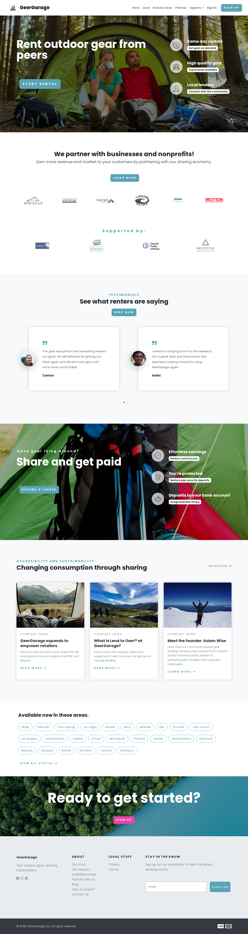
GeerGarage (35, 7)
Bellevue (27, 750)
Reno (127, 727)
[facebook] (17, 878)
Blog (75, 884)
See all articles (218, 566)
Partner (181, 8)
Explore (195, 8)
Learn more (125, 177)
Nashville (43, 727)
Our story (79, 864)
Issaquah (47, 750)
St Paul (96, 739)
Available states (84, 874)
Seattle (158, 739)
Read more (31, 668)
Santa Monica (55, 739)
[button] (124, 402)
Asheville (145, 727)
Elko (161, 727)
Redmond (206, 739)
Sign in (211, 8)
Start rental (40, 84)
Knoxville (178, 727)
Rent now (124, 312)
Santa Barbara (181, 739)
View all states (36, 763)
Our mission (80, 869)
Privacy (114, 864)
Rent (136, 8)
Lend (146, 8)
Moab (25, 727)
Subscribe (220, 887)
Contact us (80, 894)
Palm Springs (66, 727)
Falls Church (201, 727)
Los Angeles (29, 739)
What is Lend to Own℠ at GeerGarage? (118, 643)
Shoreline (85, 750)
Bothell (66, 750)
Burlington (127, 750)
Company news (34, 634)
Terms (113, 869)
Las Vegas (90, 727)
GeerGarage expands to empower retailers (44, 643)
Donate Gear (162, 8)
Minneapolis (117, 739)
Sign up (231, 7)
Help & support (83, 889)
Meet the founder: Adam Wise (197, 640)
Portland (139, 739)
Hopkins (78, 739)
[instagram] (22, 878)
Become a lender (39, 489)
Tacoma (106, 750)
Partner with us (83, 879)
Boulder (110, 727)
